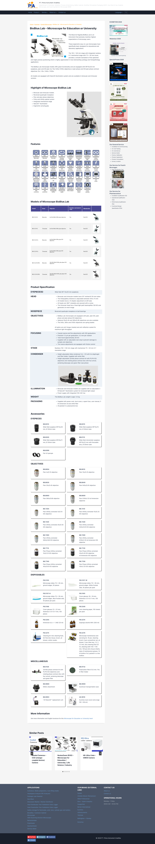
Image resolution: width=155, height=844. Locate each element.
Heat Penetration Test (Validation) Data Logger (42, 807)
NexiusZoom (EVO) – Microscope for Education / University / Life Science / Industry (65, 760)
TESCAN (80, 815)
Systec (80, 793)
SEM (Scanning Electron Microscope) (39, 818)
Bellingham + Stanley (84, 818)
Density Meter (31, 829)
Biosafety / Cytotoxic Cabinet (36, 813)
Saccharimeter (32, 826)
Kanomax (81, 822)
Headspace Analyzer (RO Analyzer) (38, 793)
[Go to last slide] (32, 753)
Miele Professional (83, 799)
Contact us (62, 12)
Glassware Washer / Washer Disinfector (40, 802)
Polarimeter (31, 823)
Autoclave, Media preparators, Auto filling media (43, 791)
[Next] (100, 753)
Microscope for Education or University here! (78, 718)
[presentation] (40, 744)
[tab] (62, 771)
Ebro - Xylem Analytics (85, 801)
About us (107, 791)
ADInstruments (82, 812)
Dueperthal (81, 804)
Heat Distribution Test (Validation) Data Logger (42, 804)
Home (30, 12)
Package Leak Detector (34, 796)
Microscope (31, 815)
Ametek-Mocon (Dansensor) (87, 796)
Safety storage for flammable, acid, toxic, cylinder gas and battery (48, 810)
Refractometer (32, 820)
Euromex (37, 24)
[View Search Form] (126, 12)
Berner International (84, 807)
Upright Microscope (46, 24)
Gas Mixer (30, 799)
